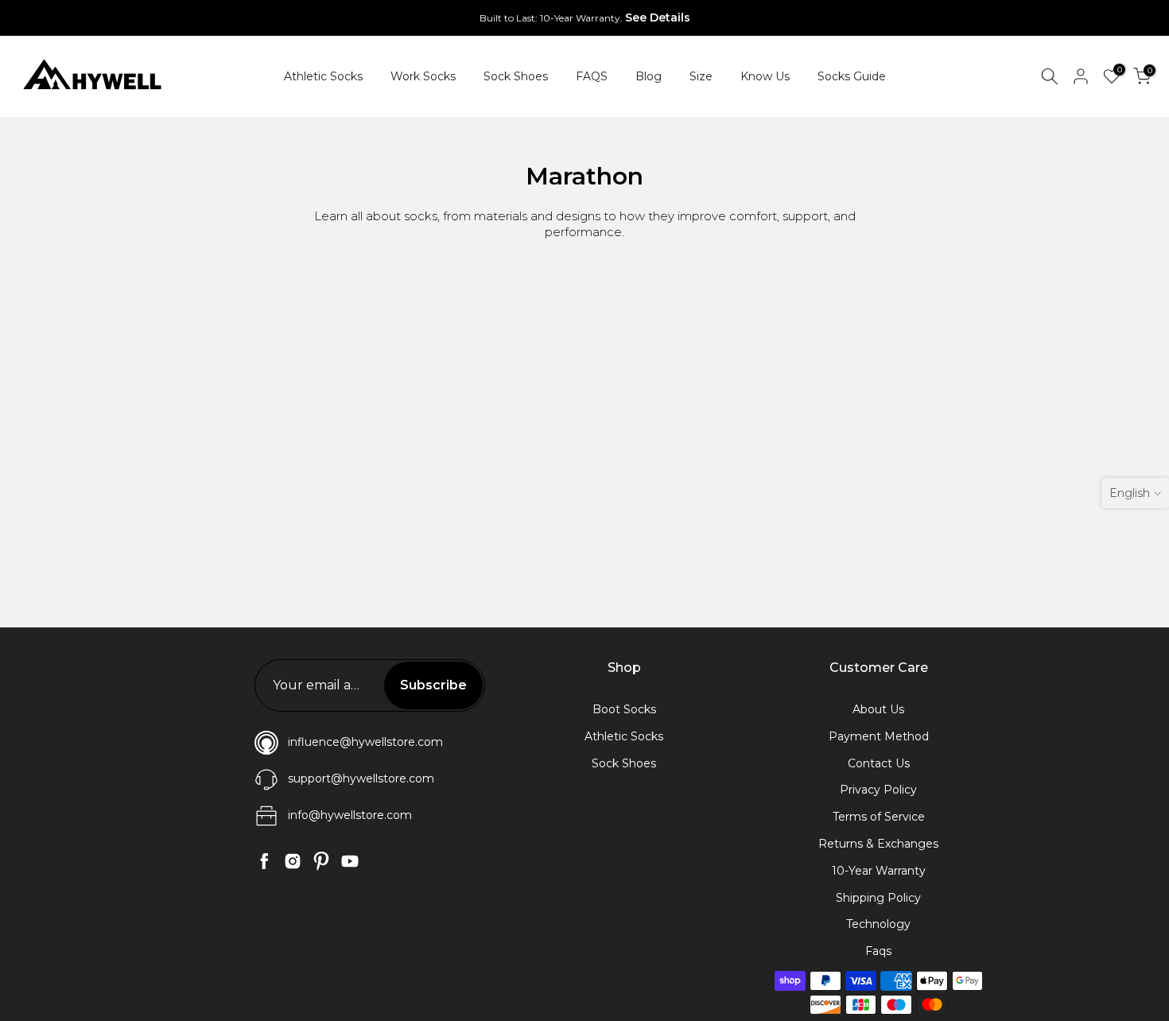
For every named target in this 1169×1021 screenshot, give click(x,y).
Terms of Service (879, 816)
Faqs (878, 951)
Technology (878, 924)
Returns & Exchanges (878, 844)
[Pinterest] (321, 861)
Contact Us (879, 763)
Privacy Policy (878, 789)
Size (701, 76)
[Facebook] (264, 861)
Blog (648, 76)
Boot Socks (624, 709)
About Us (878, 709)
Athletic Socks (323, 76)
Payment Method (879, 736)
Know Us (765, 76)
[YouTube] (349, 861)
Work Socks (423, 76)
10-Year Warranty (879, 871)
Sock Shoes (516, 76)
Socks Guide (852, 76)
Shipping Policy (878, 898)
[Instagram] (292, 861)
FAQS (592, 76)
